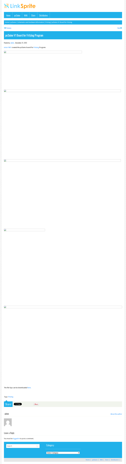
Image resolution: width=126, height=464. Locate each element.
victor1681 (8, 47)
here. (29, 388)
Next (119, 28)
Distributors (43, 15)
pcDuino (17, 15)
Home (8, 15)
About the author (116, 414)
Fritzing (47, 22)
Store (33, 15)
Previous (8, 28)
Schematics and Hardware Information (31, 22)
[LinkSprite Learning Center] (20, 9)
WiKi (25, 15)
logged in (16, 438)
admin (12, 42)
